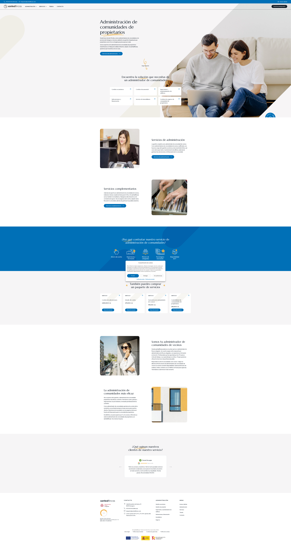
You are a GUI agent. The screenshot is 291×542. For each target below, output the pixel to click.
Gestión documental (142, 89)
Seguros (158, 520)
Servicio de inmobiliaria (143, 99)
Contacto (182, 515)
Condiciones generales (152, 531)
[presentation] (120, 466)
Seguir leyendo (145, 65)
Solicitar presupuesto (279, 6)
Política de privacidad (149, 279)
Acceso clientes (283, 1)
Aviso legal (127, 531)
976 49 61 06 (11, 1)
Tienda (181, 512)
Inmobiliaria (159, 517)
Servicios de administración (110, 53)
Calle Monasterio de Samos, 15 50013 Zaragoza (133, 505)
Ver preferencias (158, 275)
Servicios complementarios (113, 206)
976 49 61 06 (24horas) (132, 508)
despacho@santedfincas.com (28, 1)
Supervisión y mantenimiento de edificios (166, 91)
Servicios (182, 509)
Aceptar (133, 275)
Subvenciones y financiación (116, 100)
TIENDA (51, 6)
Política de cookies (141, 279)
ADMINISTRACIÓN (30, 6)
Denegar (145, 275)
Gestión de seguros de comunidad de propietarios (167, 101)
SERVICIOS (42, 6)
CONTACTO (60, 6)
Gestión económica (118, 89)
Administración (183, 507)
